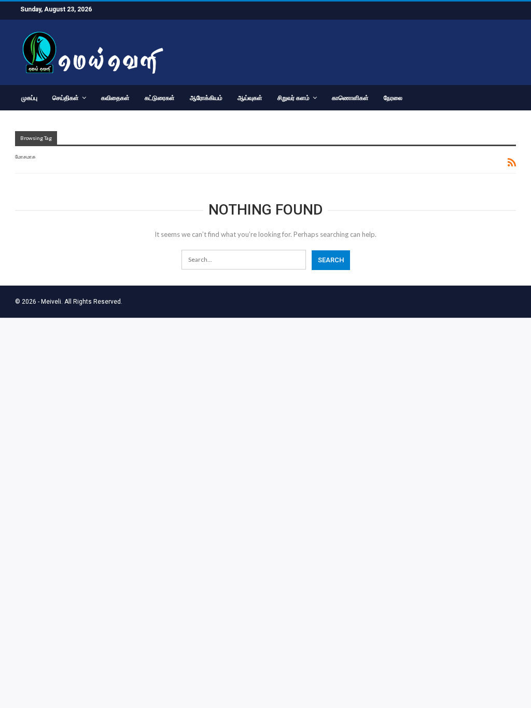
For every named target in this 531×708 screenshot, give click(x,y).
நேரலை (393, 98)
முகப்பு (29, 98)
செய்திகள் (65, 98)
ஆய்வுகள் (249, 98)
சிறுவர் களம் (293, 98)
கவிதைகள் (115, 98)
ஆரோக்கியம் (206, 98)
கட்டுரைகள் (160, 98)
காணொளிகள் (350, 98)
